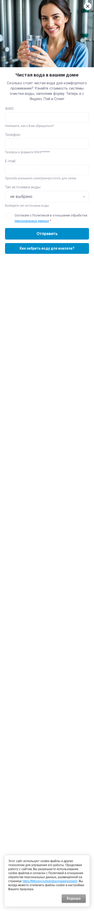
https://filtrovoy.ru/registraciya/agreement (50, 881)
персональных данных (32, 221)
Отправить (47, 233)
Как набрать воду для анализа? (47, 248)
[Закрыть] (87, 6)
